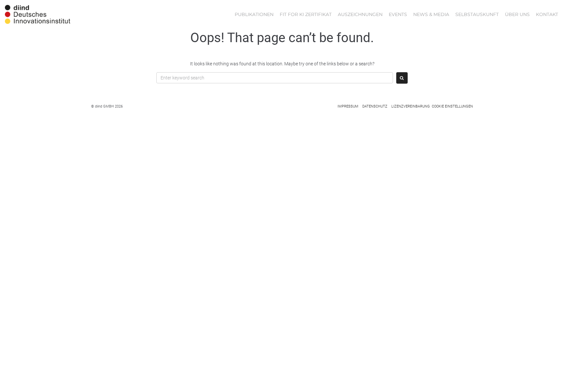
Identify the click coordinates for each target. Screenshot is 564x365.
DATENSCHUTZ (374, 106)
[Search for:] (274, 77)
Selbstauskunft (477, 14)
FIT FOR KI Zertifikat (306, 14)
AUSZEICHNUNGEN (360, 14)
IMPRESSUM (347, 106)
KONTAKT (547, 14)
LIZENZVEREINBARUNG (410, 106)
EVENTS (398, 14)
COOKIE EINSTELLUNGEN (452, 106)
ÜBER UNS (517, 14)
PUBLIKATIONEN (254, 14)
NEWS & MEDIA (431, 14)
